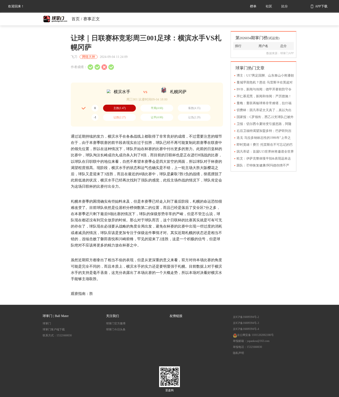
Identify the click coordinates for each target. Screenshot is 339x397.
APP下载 (321, 6)
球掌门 (47, 323)
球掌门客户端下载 (54, 329)
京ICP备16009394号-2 (246, 317)
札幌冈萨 (178, 91)
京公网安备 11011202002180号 (255, 335)
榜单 (253, 6)
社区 (269, 6)
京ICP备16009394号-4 (246, 329)
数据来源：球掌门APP (280, 53)
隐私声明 (238, 353)
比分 (284, 6)
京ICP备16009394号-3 (246, 323)
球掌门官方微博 (115, 323)
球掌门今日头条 (115, 329)
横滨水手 (122, 91)
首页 (75, 19)
